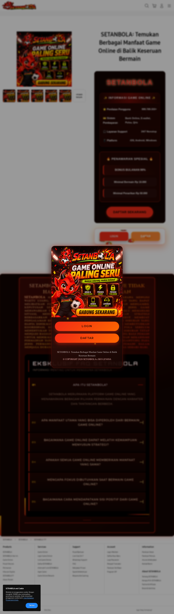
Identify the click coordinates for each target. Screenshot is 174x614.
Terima (31, 605)
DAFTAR (87, 338)
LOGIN (87, 326)
